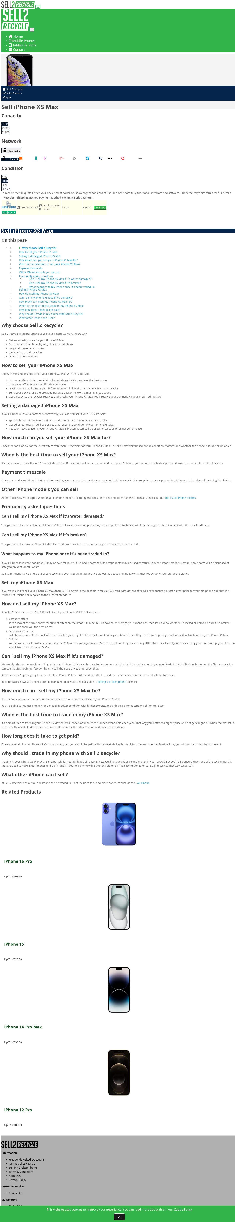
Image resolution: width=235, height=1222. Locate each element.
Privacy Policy (17, 1180)
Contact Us (15, 1193)
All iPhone (143, 783)
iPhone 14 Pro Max (23, 1027)
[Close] (32, 30)
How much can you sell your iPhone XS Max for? (48, 260)
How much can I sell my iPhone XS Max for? (45, 301)
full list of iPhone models (180, 498)
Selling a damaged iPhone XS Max (40, 256)
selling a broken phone (112, 681)
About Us (15, 1176)
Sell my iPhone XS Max (33, 289)
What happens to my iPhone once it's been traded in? (62, 287)
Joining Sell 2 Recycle (22, 1164)
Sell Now (100, 207)
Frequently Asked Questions (26, 1159)
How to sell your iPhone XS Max (38, 252)
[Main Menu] (37, 7)
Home (17, 36)
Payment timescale (30, 268)
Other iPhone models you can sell (39, 272)
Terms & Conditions (21, 1172)
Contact (18, 49)
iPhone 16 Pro (18, 861)
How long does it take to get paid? (39, 309)
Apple (7, 97)
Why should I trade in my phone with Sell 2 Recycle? (51, 314)
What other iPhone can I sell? (37, 318)
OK (119, 1216)
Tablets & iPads (24, 45)
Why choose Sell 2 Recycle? (39, 248)
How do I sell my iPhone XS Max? (39, 293)
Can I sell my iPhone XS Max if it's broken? (55, 283)
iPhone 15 (14, 944)
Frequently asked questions (36, 276)
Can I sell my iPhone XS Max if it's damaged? (46, 297)
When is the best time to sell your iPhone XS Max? (49, 264)
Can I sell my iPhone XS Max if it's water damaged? (60, 279)
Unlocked (13, 151)
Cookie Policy (183, 1209)
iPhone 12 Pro (18, 1110)
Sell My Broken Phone (23, 1168)
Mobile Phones (23, 40)
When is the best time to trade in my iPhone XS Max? (51, 305)
